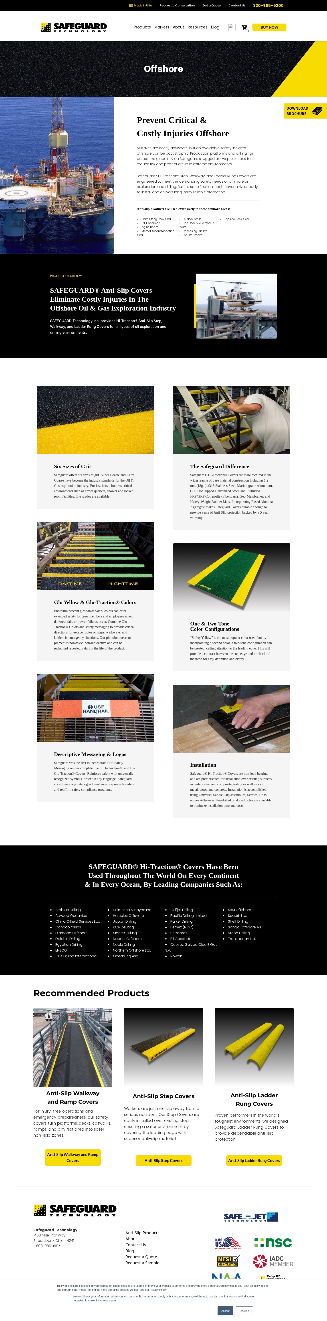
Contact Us (236, 5)
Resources (198, 27)
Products (142, 27)
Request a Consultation (177, 5)
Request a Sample (142, 1263)
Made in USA (143, 5)
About (178, 27)
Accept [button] (225, 1311)
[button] (305, 111)
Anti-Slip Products (142, 1233)
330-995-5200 (268, 5)
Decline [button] (244, 1311)
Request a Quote (141, 1257)
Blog (215, 27)
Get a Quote (211, 5)
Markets (161, 27)
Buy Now (269, 27)
